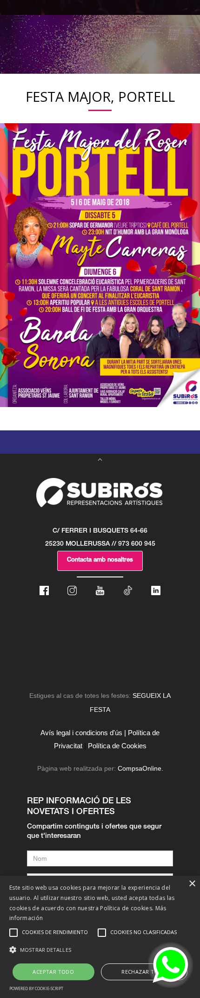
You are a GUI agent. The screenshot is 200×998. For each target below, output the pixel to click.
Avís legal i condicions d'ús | (83, 733)
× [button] (191, 883)
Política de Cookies (117, 746)
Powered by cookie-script (36, 988)
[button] (100, 949)
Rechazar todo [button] (144, 971)
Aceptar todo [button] (53, 971)
